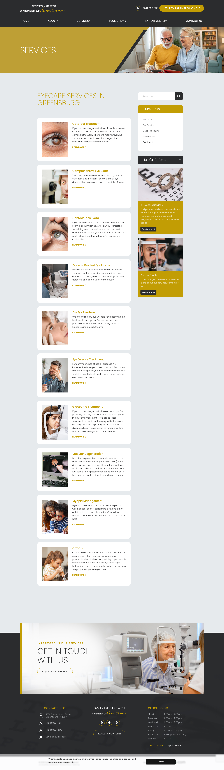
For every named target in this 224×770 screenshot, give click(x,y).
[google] (109, 723)
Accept (160, 761)
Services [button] (83, 21)
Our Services (149, 125)
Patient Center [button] (155, 21)
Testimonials (149, 136)
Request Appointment (109, 733)
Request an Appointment (55, 671)
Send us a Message (56, 737)
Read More (78, 147)
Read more (147, 229)
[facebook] (102, 723)
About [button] (52, 21)
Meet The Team (151, 130)
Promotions (117, 21)
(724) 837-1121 (53, 722)
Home (25, 21)
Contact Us (194, 21)
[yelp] (117, 723)
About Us (147, 119)
